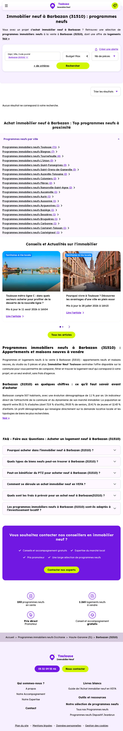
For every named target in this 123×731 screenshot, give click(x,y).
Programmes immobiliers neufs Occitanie (41, 637)
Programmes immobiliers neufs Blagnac (28, 151)
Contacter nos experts (62, 569)
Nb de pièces (102, 56)
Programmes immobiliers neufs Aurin (26, 196)
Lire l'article (13, 316)
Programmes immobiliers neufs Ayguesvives (30, 205)
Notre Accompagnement (30, 694)
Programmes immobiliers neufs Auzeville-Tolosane (34, 174)
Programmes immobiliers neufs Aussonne (29, 201)
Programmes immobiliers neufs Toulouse (29, 147)
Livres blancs (92, 683)
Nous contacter (75, 668)
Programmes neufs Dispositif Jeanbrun (92, 714)
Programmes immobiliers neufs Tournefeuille (31, 156)
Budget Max (73, 56)
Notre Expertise (31, 699)
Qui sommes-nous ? (30, 683)
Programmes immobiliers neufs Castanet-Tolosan (34, 227)
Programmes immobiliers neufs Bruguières (30, 219)
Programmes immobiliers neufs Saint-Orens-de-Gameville (39, 169)
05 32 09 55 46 (47, 668)
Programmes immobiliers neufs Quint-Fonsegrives (34, 165)
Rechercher (73, 65)
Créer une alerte (108, 49)
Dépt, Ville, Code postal (19, 54)
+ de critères (41, 65)
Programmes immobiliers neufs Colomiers (29, 178)
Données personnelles (68, 725)
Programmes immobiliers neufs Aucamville (29, 192)
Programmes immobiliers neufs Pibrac (27, 183)
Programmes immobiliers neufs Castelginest (31, 232)
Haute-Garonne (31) (80, 637)
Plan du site (21, 725)
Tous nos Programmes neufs (92, 709)
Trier (103, 91)
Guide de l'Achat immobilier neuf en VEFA (92, 688)
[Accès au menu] (6, 5)
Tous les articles (61, 334)
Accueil (10, 637)
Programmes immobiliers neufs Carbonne (29, 223)
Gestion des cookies (96, 725)
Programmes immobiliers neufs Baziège (28, 210)
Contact (31, 708)
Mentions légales (42, 725)
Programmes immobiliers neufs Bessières (29, 214)
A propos (31, 688)
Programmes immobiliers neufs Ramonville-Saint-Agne (37, 187)
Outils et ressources (92, 697)
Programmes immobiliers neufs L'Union (27, 160)
